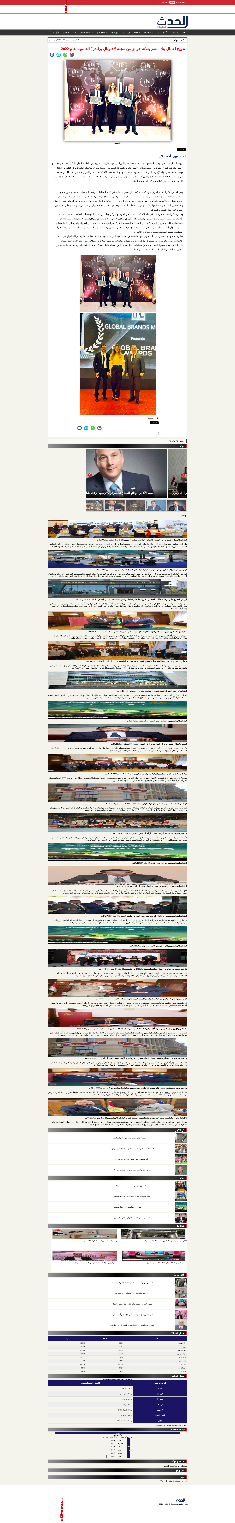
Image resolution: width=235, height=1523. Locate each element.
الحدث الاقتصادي (151, 32)
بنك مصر (150, 418)
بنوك (176, 40)
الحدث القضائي (69, 32)
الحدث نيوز (182, 1494)
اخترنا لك (180, 1226)
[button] (90, 475)
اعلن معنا (107, 1494)
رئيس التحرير (157, 1494)
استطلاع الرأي (178, 1462)
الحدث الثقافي (86, 32)
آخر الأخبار (180, 1130)
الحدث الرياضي (118, 32)
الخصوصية (130, 1494)
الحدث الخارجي (134, 32)
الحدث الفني (102, 32)
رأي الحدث (54, 32)
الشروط (118, 1494)
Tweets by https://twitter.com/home (173, 1481)
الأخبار (165, 32)
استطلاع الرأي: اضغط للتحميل (175, 1466)
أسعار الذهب (178, 1376)
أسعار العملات (178, 1333)
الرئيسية (175, 32)
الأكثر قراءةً (179, 1275)
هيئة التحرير (143, 1494)
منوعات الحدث (140, 1490)
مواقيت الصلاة (177, 1430)
